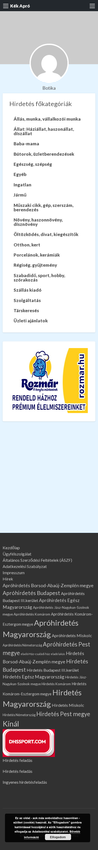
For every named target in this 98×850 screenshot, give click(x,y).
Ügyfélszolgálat (17, 554)
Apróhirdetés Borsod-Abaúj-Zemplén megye (48, 585)
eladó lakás (58, 654)
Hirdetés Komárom (56, 684)
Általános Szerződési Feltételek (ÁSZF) (37, 560)
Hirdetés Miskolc (68, 705)
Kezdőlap (11, 548)
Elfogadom (58, 837)
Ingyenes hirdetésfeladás (25, 782)
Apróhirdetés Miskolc (72, 635)
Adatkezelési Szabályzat (25, 566)
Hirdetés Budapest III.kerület (53, 670)
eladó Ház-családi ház (35, 654)
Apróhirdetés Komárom (32, 614)
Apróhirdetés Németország (22, 645)
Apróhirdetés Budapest (31, 593)
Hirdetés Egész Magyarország (33, 676)
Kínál (11, 723)
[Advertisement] (49, 481)
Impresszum (14, 573)
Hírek (8, 579)
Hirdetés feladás (17, 760)
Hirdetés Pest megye (63, 713)
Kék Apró (20, 6)
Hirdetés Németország (19, 715)
